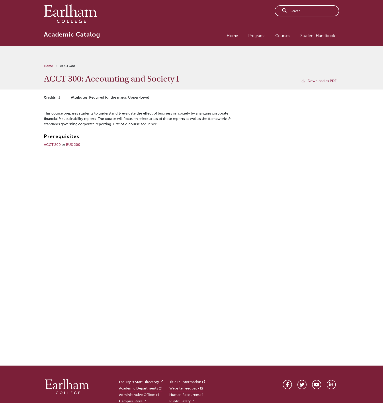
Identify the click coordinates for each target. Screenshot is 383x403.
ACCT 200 (52, 144)
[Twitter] (302, 384)
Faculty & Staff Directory (139, 382)
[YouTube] (316, 384)
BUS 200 (73, 144)
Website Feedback (184, 388)
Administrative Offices (137, 395)
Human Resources (184, 395)
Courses (282, 35)
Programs (256, 35)
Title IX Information (185, 382)
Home (232, 35)
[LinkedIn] (331, 384)
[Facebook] (287, 384)
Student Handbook (317, 35)
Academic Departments (138, 388)
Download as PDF (322, 81)
